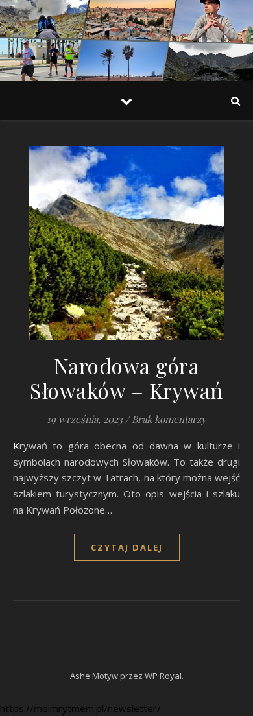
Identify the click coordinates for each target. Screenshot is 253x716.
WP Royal (163, 676)
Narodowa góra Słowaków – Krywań (126, 378)
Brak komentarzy (169, 418)
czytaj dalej (127, 547)
